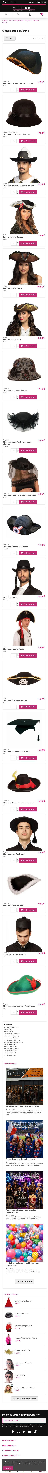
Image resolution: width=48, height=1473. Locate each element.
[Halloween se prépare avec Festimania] (24, 1086)
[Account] (30, 15)
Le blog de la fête (24, 1281)
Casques (8, 1029)
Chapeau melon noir (22, 1313)
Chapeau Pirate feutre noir (15, 700)
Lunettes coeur (20, 1375)
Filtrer (11, 38)
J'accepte (8, 1468)
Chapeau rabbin (10, 598)
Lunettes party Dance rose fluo (25, 1387)
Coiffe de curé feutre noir (14, 955)
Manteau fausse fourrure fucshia (26, 1338)
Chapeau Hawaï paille (22, 1350)
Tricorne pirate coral (12, 339)
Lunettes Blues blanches (23, 1363)
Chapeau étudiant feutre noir (16, 752)
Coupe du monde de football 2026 (20, 1159)
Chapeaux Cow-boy (12, 1036)
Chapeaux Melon (11, 1044)
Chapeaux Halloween (12, 1040)
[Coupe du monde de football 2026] (24, 1139)
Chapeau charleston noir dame (16, 134)
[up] (17, 89)
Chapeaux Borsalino (12, 1034)
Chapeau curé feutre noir (14, 854)
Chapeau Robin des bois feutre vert (19, 1006)
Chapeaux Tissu (10, 1055)
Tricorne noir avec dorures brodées (18, 83)
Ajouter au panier (29, 90)
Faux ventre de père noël (23, 1326)
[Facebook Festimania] (3, 2)
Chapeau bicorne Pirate (13, 649)
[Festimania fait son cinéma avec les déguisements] (24, 1190)
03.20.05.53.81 (41, 2)
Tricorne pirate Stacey (13, 237)
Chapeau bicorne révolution (15, 547)
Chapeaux (8, 1024)
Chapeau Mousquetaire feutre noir (18, 186)
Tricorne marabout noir (13, 905)
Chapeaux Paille (11, 1046)
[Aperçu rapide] (43, 47)
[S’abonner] (43, 1420)
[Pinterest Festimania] (9, 2)
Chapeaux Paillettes (12, 1049)
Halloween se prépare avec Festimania (22, 1106)
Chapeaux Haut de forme (14, 1042)
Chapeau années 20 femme (15, 391)
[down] (17, 91)
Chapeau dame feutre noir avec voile (19, 495)
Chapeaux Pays (10, 1051)
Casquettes (9, 1031)
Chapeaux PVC (10, 1053)
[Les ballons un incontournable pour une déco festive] (24, 1243)
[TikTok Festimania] (15, 2)
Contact (31, 2)
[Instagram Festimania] (6, 2)
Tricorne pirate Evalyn (12, 288)
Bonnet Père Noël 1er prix (23, 1301)
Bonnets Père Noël (11, 1027)
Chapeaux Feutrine (12, 1038)
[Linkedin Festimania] (12, 2)
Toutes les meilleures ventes (24, 1399)
